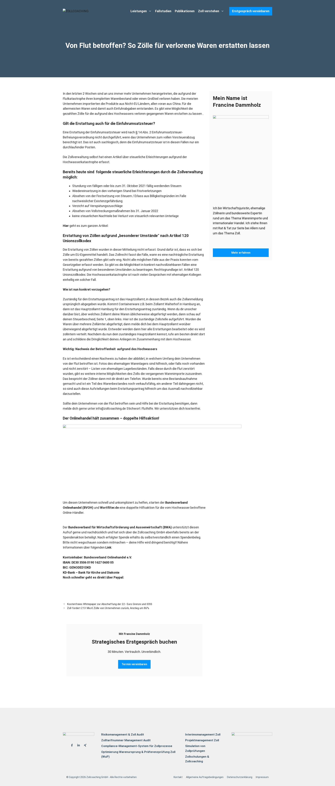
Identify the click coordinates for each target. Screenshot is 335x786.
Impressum (262, 777)
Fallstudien (163, 11)
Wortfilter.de (109, 507)
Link (108, 547)
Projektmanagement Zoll (202, 740)
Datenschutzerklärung (239, 777)
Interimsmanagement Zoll (202, 734)
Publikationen (185, 11)
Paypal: (119, 577)
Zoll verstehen (208, 11)
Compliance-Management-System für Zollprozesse (136, 746)
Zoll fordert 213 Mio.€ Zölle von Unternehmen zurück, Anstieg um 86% (108, 608)
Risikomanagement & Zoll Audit (122, 734)
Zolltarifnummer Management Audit (126, 740)
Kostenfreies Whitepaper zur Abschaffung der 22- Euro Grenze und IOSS (109, 604)
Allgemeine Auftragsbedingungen (205, 777)
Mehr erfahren (240, 252)
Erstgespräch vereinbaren (250, 11)
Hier (66, 226)
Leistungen (139, 11)
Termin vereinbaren (134, 664)
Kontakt (178, 777)
